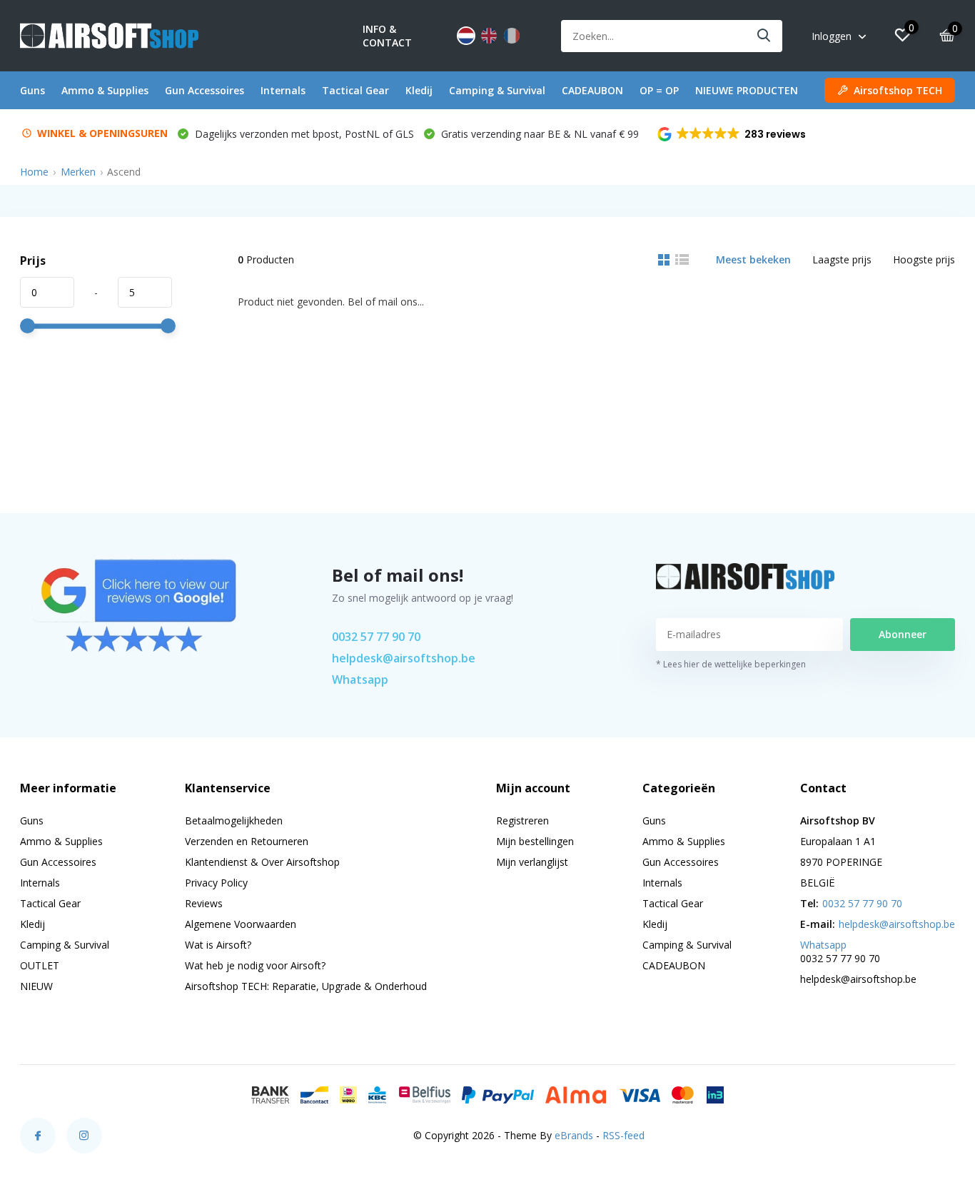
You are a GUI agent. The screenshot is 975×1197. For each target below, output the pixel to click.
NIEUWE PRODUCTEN (746, 90)
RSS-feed (623, 1135)
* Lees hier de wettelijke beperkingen (731, 664)
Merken (78, 171)
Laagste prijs (842, 259)
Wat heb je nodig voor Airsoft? (255, 965)
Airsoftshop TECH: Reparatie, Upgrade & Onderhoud (306, 986)
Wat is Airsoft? (218, 944)
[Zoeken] (764, 36)
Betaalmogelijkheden (234, 820)
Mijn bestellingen (535, 841)
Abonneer (902, 634)
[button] (732, 134)
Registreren (522, 820)
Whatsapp (360, 679)
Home (34, 171)
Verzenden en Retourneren (246, 841)
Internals (283, 90)
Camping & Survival (497, 90)
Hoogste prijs (924, 259)
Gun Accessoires (204, 90)
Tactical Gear (355, 90)
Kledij (419, 90)
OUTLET (39, 965)
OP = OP (659, 90)
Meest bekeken (753, 259)
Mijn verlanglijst (532, 862)
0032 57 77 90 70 (376, 637)
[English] (489, 36)
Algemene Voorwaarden (240, 924)
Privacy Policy (216, 882)
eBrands (574, 1135)
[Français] (512, 36)
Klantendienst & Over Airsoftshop (262, 862)
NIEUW (36, 986)
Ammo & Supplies (104, 90)
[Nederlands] (466, 36)
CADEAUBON (592, 90)
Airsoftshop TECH (898, 90)
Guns (32, 90)
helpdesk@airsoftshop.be (403, 658)
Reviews (204, 903)
